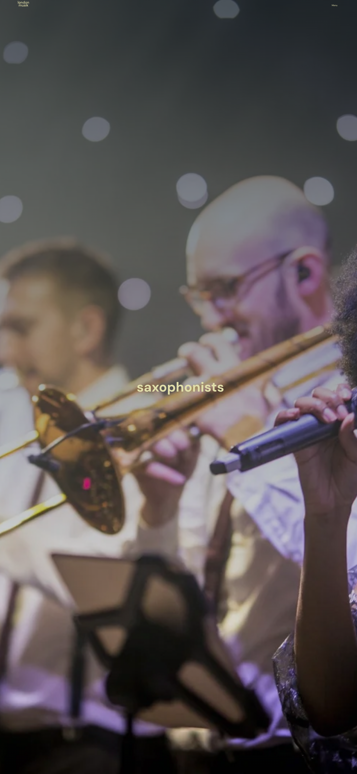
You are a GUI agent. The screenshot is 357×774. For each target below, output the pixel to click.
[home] (23, 4)
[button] (334, 5)
